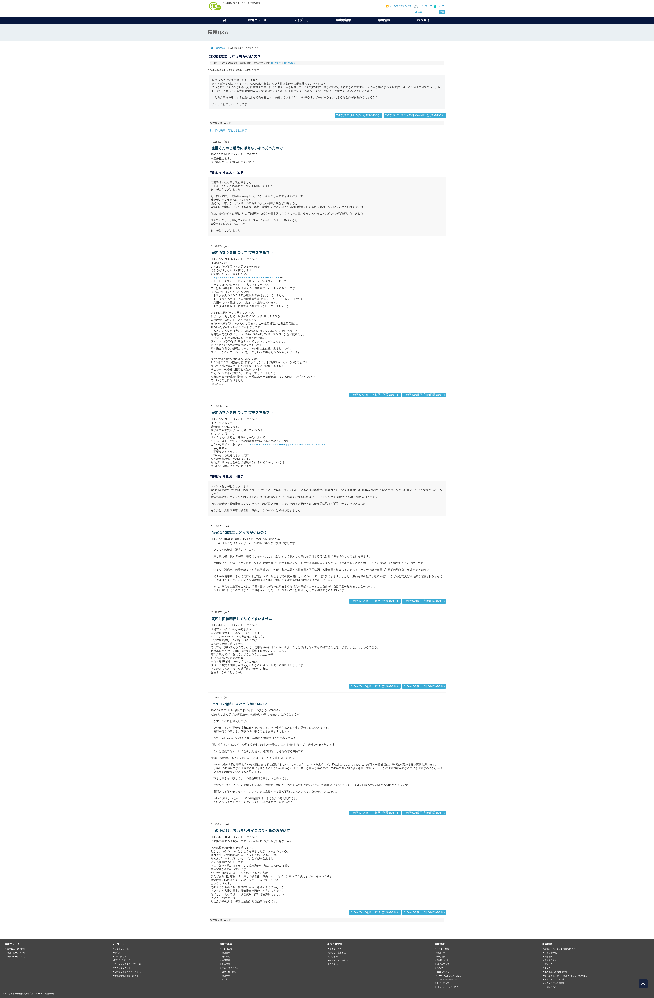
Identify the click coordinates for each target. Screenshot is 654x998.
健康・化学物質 (229, 972)
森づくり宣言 (335, 949)
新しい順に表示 (237, 130)
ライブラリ (301, 20)
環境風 (117, 952)
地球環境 (276, 63)
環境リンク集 (443, 960)
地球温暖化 (290, 63)
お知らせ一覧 (550, 952)
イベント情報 (443, 949)
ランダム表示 (228, 949)
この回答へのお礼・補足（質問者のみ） (374, 394)
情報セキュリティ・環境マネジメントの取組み (565, 975)
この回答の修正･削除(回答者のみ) (424, 394)
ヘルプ (440, 6)
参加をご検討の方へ (338, 960)
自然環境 (226, 956)
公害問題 (226, 964)
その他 (225, 979)
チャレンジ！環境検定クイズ (127, 964)
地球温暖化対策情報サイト (126, 975)
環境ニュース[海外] (16, 952)
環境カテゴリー (444, 964)
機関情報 (441, 956)
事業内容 (548, 968)
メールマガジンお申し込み (449, 975)
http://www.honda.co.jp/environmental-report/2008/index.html (246, 277)
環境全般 (226, 952)
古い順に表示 (217, 130)
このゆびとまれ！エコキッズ (127, 972)
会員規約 (333, 964)
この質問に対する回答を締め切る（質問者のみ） (415, 115)
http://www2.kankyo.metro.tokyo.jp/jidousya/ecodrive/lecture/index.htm (287, 444)
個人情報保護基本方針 (554, 983)
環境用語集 (343, 20)
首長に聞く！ (120, 956)
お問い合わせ (550, 987)
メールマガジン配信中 (401, 6)
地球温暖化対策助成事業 (555, 972)
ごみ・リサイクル (230, 968)
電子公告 (548, 964)
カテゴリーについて (16, 956)
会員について (443, 972)
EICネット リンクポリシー (449, 987)
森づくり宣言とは (337, 952)
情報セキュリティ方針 (554, 979)
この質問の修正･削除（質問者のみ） (358, 115)
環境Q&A (220, 48)
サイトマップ (425, 6)
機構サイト (425, 20)
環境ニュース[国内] (16, 949)
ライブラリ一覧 (121, 949)
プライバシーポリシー (447, 979)
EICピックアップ (122, 960)
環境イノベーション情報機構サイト (560, 949)
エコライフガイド (122, 968)
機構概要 (548, 956)
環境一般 (226, 975)
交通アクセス (550, 960)
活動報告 (333, 956)
